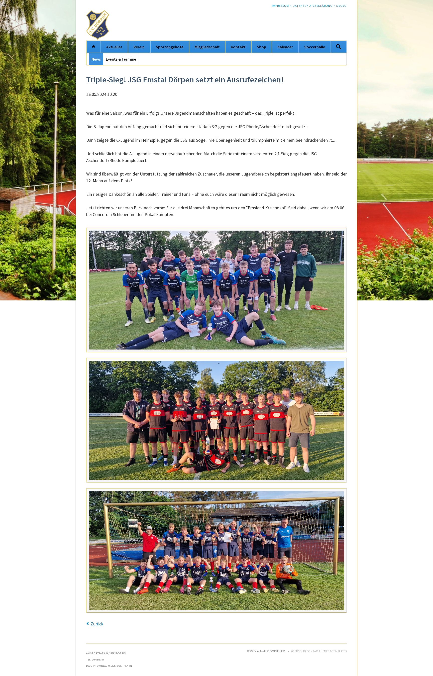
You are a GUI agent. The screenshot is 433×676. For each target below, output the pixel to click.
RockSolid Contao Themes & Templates (319, 651)
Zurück (97, 624)
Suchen (339, 47)
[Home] (93, 47)
